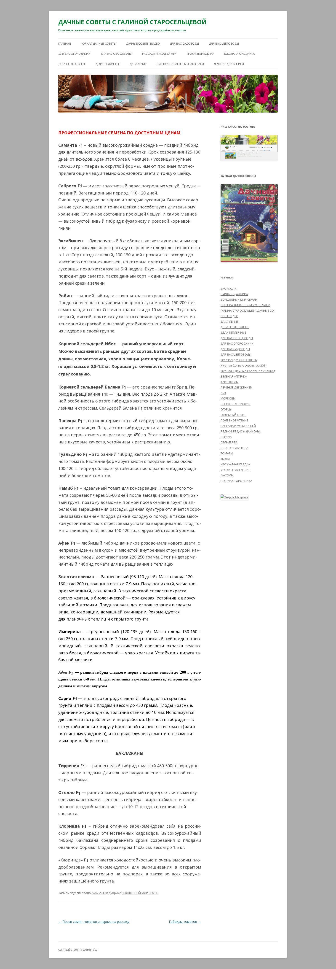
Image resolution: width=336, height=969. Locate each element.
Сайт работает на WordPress (77, 950)
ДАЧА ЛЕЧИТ (138, 64)
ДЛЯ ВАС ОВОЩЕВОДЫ (116, 54)
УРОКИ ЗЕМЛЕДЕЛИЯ (200, 54)
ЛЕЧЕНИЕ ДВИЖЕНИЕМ (229, 64)
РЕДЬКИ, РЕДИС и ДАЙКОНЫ (240, 431)
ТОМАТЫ (227, 453)
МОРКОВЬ (228, 398)
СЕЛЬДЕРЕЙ (229, 442)
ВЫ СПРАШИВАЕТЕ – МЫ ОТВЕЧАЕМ (180, 64)
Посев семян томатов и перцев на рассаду (93, 921)
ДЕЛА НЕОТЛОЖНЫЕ (71, 64)
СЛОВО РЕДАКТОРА (234, 448)
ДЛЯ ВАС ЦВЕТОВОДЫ (224, 44)
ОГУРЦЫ (226, 409)
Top (325, 958)
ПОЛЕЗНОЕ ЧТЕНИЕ (234, 420)
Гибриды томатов (185, 921)
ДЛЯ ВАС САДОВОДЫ (184, 44)
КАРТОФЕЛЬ (229, 382)
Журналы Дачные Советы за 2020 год (248, 371)
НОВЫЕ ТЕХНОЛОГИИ (236, 404)
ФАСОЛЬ (227, 475)
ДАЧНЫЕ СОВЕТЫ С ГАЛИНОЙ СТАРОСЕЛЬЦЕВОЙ (132, 22)
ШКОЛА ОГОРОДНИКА (239, 54)
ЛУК (223, 393)
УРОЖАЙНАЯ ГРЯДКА (235, 464)
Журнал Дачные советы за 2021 (244, 365)
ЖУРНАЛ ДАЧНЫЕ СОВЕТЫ (98, 44)
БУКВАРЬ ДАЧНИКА (234, 294)
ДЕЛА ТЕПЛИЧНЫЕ (108, 64)
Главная (64, 44)
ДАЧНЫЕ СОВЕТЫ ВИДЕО (143, 44)
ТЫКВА (225, 459)
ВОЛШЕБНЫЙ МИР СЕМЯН (140, 893)
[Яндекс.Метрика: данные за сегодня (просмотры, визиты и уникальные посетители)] (234, 497)
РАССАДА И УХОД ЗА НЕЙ (159, 54)
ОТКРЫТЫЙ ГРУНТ (233, 415)
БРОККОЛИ (229, 288)
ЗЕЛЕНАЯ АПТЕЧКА (234, 376)
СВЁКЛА (226, 437)
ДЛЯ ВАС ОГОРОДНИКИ (74, 54)
